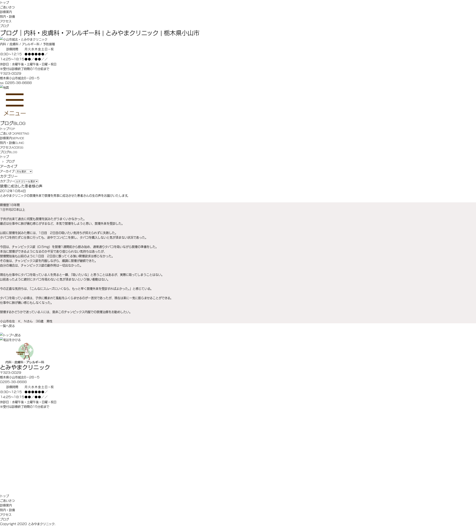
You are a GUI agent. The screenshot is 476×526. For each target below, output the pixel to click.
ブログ (4, 25)
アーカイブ (7, 171)
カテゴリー (7, 180)
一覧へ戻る (7, 325)
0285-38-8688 (13, 381)
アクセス (6, 21)
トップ (4, 2)
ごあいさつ (7, 7)
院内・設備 (7, 16)
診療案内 (6, 11)
